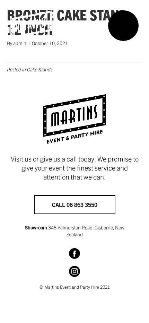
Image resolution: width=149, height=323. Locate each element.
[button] (123, 25)
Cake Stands (40, 69)
